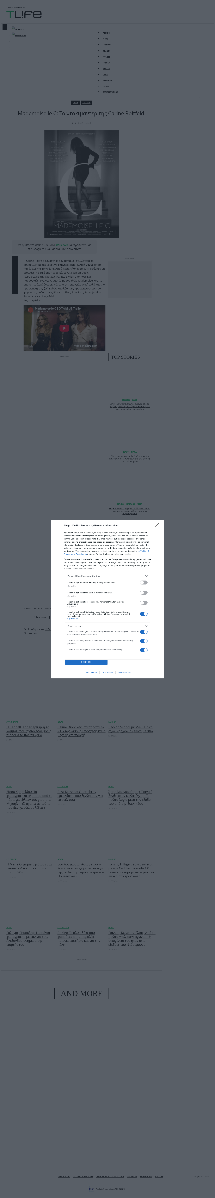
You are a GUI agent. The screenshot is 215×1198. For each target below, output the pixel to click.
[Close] (158, 526)
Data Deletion (91, 672)
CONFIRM (86, 662)
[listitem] (107, 576)
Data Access (107, 672)
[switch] (144, 582)
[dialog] (107, 599)
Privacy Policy (124, 672)
